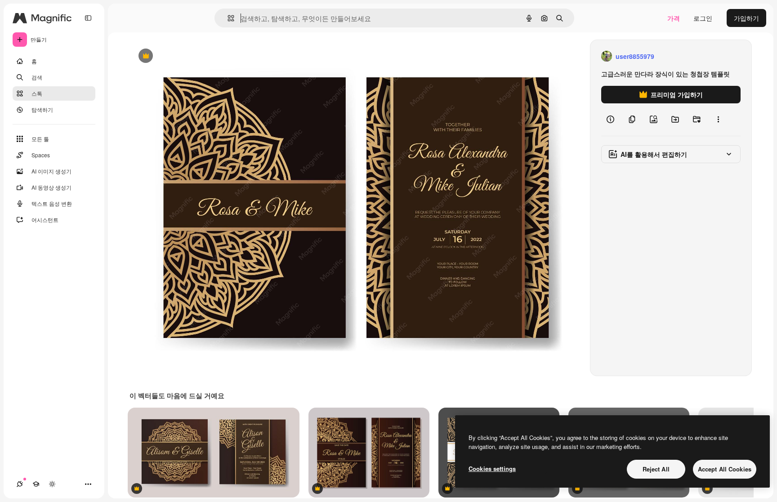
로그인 (702, 17)
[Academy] (36, 484)
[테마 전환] (52, 484)
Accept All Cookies (724, 469)
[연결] (20, 484)
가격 (673, 17)
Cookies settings (492, 468)
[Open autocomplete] (227, 18)
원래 (181, 56)
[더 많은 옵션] (718, 120)
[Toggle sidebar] (88, 18)
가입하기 (746, 17)
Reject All (656, 469)
